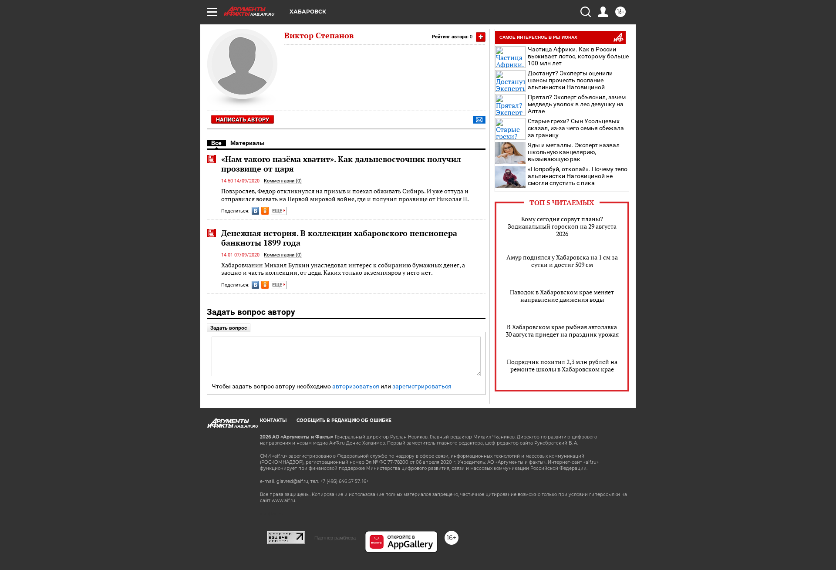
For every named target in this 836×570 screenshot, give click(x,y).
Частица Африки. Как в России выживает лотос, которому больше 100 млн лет (578, 56)
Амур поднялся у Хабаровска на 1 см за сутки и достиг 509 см (562, 260)
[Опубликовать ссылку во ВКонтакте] (255, 211)
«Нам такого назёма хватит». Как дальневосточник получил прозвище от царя (341, 164)
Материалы (247, 142)
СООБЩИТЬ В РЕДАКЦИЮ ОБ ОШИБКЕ (344, 420)
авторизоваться (355, 386)
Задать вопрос (228, 328)
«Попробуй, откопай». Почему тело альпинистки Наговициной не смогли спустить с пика (577, 175)
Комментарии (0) (283, 181)
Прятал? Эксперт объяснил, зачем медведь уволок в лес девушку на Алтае (577, 104)
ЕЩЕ (277, 211)
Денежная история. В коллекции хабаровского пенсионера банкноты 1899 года (339, 238)
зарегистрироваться (422, 386)
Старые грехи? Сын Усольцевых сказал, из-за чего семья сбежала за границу (576, 128)
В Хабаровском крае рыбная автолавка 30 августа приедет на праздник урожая (562, 330)
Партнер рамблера (335, 537)
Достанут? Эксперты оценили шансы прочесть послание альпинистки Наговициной (570, 80)
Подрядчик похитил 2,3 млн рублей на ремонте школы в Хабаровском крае (562, 365)
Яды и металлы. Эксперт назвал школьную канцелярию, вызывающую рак (574, 152)
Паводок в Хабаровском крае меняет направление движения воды (562, 295)
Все (216, 142)
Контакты (273, 420)
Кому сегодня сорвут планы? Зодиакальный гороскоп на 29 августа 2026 (562, 226)
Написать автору (242, 119)
